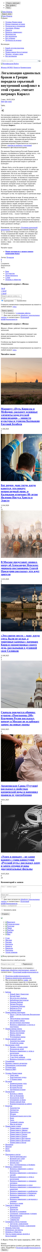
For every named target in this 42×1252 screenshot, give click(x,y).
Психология (10, 1092)
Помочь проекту (7, 311)
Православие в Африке (19, 1130)
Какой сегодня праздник (14, 48)
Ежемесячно (21, 301)
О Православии (16, 1079)
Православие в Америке (19, 1128)
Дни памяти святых (17, 1020)
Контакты (9, 944)
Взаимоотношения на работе (21, 1104)
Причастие (14, 1209)
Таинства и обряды (12, 1205)
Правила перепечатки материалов (18, 978)
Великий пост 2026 (17, 1158)
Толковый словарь (17, 1122)
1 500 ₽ (3, 291)
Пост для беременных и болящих (22, 1165)
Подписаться (27, 964)
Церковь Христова (12, 1228)
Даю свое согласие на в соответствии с (20, 317)
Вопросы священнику (13, 32)
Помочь (9, 12)
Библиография (15, 1010)
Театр (12, 1120)
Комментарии (25, 67)
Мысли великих (16, 1124)
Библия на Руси (16, 1008)
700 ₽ (3, 289)
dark (6, 101)
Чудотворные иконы (17, 1037)
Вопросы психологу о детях (20, 1059)
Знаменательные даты (18, 1083)
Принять (4, 1250)
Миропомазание (16, 1215)
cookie (25, 980)
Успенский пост (16, 1161)
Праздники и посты (12, 1154)
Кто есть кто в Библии (18, 998)
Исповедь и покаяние (18, 1211)
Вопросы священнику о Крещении (23, 1193)
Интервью (9, 1144)
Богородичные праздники (20, 1023)
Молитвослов (10, 34)
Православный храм (13, 1039)
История (8, 1081)
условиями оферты (23, 313)
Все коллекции (11, 56)
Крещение (14, 1207)
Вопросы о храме (16, 1203)
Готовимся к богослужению (16, 1222)
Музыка (13, 1114)
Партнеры (9, 950)
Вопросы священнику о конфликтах (24, 1191)
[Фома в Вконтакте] (10, 922)
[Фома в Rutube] (8, 932)
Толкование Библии (17, 1006)
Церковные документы (14, 1230)
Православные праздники (15, 1012)
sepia (10, 101)
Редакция (10, 257)
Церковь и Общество (13, 1232)
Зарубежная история (17, 1089)
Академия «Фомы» (12, 28)
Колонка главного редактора (16, 1063)
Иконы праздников (17, 1033)
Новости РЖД (10, 1069)
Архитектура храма (17, 1041)
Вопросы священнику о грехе (21, 1185)
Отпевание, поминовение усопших (23, 1213)
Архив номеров (11, 952)
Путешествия (10, 1067)
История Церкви (16, 1085)
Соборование (15, 1218)
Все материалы (11, 36)
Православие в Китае (18, 1142)
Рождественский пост (18, 1156)
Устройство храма (17, 1043)
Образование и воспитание (15, 1065)
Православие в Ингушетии (20, 1138)
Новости (8, 30)
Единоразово (9, 301)
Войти (16, 64)
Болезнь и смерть (16, 1094)
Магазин (8, 940)
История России (16, 1087)
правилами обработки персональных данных (18, 970)
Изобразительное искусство (20, 1116)
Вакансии (9, 948)
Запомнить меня (10, 910)
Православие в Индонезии (20, 1140)
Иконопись (14, 1112)
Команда (8, 946)
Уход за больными (17, 1096)
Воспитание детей (12, 1045)
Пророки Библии (16, 1002)
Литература (14, 1110)
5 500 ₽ (3, 294)
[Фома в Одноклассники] (12, 924)
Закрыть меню (7, 14)
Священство (14, 1220)
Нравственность (11, 275)
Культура (8, 1106)
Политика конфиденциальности (17, 976)
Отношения (9, 1061)
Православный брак (17, 1102)
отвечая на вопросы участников (19, 145)
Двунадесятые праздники (19, 1018)
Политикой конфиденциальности (15, 318)
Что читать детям (16, 1055)
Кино (12, 1118)
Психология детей (17, 1049)
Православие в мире (13, 1126)
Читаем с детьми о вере (14, 54)
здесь (14, 307)
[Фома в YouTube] (9, 930)
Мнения (8, 1146)
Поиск (8, 8)
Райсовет (8, 50)
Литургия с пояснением (19, 1224)
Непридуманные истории (15, 24)
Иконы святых (15, 1035)
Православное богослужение (16, 52)
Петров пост (14, 1163)
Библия (8, 992)
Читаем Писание (16, 1004)
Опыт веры (14, 1075)
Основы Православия (13, 22)
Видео (7, 1151)
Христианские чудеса (18, 1077)
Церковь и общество (13, 280)
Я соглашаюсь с (17, 313)
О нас (7, 938)
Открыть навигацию (13, 3)
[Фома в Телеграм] (9, 926)
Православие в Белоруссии (20, 1132)
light (2, 101)
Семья (7, 277)
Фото (7, 1149)
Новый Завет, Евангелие (19, 994)
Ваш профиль (11, 5)
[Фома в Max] (7, 934)
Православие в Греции (18, 1134)
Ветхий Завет (15, 996)
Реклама (8, 942)
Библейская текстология (19, 1000)
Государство (10, 273)
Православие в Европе (18, 1136)
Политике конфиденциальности (28, 1248)
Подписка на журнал (13, 40)
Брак (7, 271)
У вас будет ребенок (17, 1057)
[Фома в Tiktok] (8, 928)
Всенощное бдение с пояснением (22, 1226)
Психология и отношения (15, 26)
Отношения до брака (18, 1100)
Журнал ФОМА (7, 67)
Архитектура (15, 1108)
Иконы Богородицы (17, 1031)
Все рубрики (10, 38)
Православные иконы (13, 1029)
